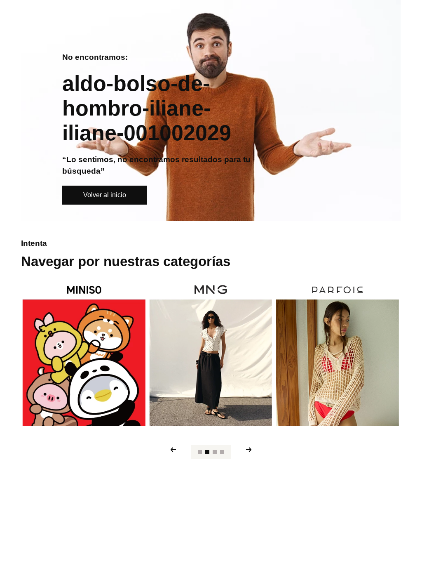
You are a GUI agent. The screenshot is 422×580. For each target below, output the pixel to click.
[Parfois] (337, 354)
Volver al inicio (104, 194)
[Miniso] (84, 354)
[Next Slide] (249, 450)
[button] (200, 452)
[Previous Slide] (173, 450)
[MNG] (210, 354)
